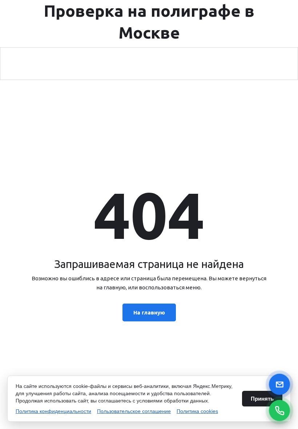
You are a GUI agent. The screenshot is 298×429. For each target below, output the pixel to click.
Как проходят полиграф (117, 64)
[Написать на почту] (279, 384)
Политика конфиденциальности (53, 411)
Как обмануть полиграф (198, 64)
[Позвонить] (279, 410)
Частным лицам (43, 64)
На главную (149, 312)
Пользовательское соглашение (134, 411)
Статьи (257, 64)
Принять (262, 399)
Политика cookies (197, 411)
